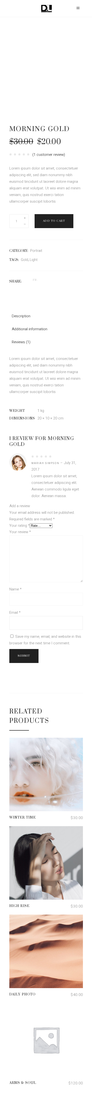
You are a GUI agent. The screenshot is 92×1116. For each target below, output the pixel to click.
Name (15, 589)
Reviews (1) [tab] (21, 342)
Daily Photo (22, 994)
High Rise (19, 906)
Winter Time (22, 817)
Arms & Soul (23, 1083)
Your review (20, 532)
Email (15, 612)
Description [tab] (21, 316)
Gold (24, 259)
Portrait (36, 250)
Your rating (19, 525)
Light (34, 259)
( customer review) (48, 154)
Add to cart (54, 221)
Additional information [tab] (29, 329)
